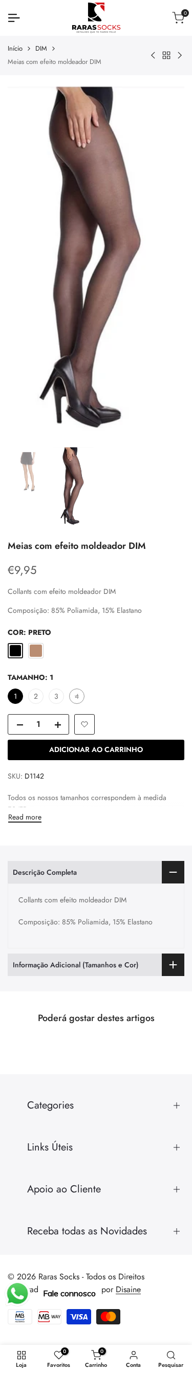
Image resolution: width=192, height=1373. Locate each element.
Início (15, 48)
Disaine (128, 1289)
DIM (41, 48)
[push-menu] (14, 18)
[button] (84, 724)
